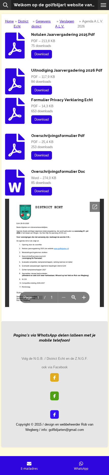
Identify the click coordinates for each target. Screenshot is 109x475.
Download (41, 54)
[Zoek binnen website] (5, 5)
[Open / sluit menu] (103, 5)
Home (9, 21)
